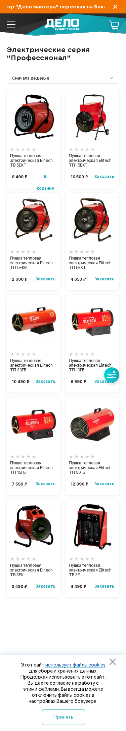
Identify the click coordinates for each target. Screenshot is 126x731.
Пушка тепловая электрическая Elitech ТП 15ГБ (31, 468)
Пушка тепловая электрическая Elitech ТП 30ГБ (31, 365)
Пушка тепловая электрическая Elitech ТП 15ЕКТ (90, 160)
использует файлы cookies (75, 665)
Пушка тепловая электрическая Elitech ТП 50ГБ (90, 468)
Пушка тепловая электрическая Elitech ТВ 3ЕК (31, 570)
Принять (63, 717)
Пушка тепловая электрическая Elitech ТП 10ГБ (90, 365)
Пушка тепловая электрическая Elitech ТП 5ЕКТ (90, 263)
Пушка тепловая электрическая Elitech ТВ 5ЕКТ (31, 160)
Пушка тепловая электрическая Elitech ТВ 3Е (90, 570)
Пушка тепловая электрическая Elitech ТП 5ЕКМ (31, 263)
